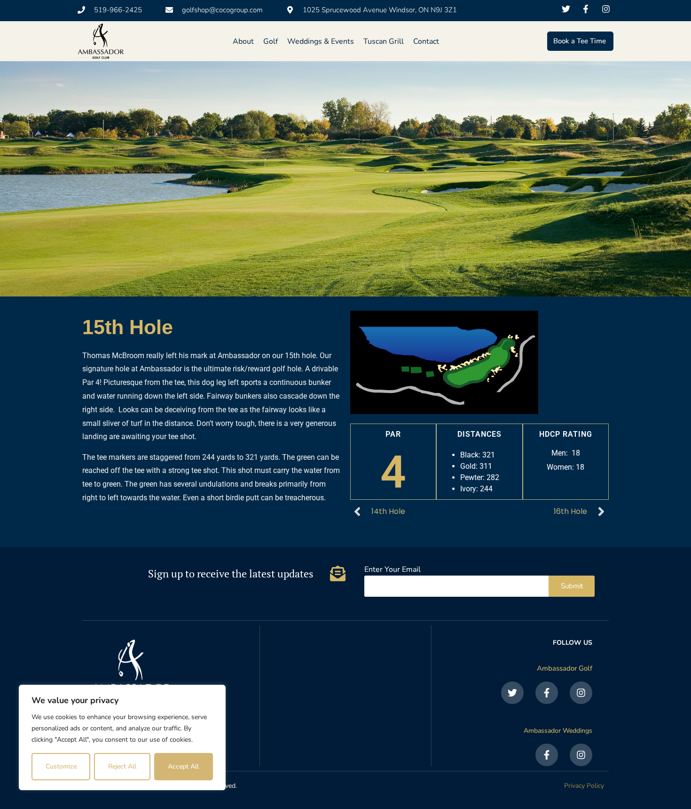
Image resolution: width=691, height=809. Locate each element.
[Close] (215, 692)
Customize (61, 766)
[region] (122, 737)
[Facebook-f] (546, 692)
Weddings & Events (320, 41)
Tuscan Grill (383, 41)
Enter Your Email (392, 570)
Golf (270, 41)
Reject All (122, 766)
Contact (426, 41)
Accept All (183, 766)
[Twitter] (512, 692)
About (243, 41)
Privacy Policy (584, 785)
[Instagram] (581, 692)
